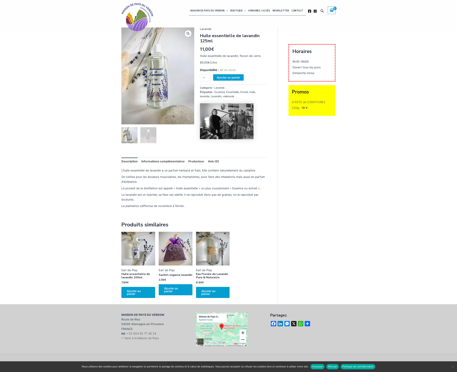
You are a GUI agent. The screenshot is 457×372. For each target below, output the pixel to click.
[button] (226, 10)
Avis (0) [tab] (213, 161)
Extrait (244, 91)
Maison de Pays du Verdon (207, 10)
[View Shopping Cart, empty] (332, 10)
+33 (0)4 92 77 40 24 (141, 333)
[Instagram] (315, 11)
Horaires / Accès (259, 10)
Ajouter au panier (228, 77)
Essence (220, 91)
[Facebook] (309, 11)
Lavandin (216, 96)
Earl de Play (129, 270)
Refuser (332, 366)
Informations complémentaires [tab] (163, 161)
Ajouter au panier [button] (134, 292)
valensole (228, 96)
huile (252, 91)
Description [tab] (129, 161)
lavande (204, 96)
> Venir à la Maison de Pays (140, 338)
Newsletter (281, 10)
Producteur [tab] (196, 161)
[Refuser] (452, 366)
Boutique (236, 10)
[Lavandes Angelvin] (226, 121)
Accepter (317, 366)
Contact (297, 10)
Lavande (219, 87)
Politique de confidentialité (357, 366)
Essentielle (232, 91)
